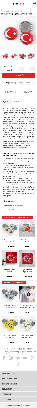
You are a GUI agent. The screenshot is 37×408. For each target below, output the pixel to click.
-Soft (8, 405)
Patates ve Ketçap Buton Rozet (10, 241)
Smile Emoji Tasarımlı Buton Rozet (10, 336)
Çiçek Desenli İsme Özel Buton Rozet (27, 336)
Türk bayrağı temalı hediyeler (13, 205)
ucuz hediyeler (9, 209)
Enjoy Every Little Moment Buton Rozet (27, 307)
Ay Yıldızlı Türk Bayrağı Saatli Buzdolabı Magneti (27, 271)
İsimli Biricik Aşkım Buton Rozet (10, 307)
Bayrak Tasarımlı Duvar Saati (9, 271)
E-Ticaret (12, 405)
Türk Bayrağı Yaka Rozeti (27, 241)
